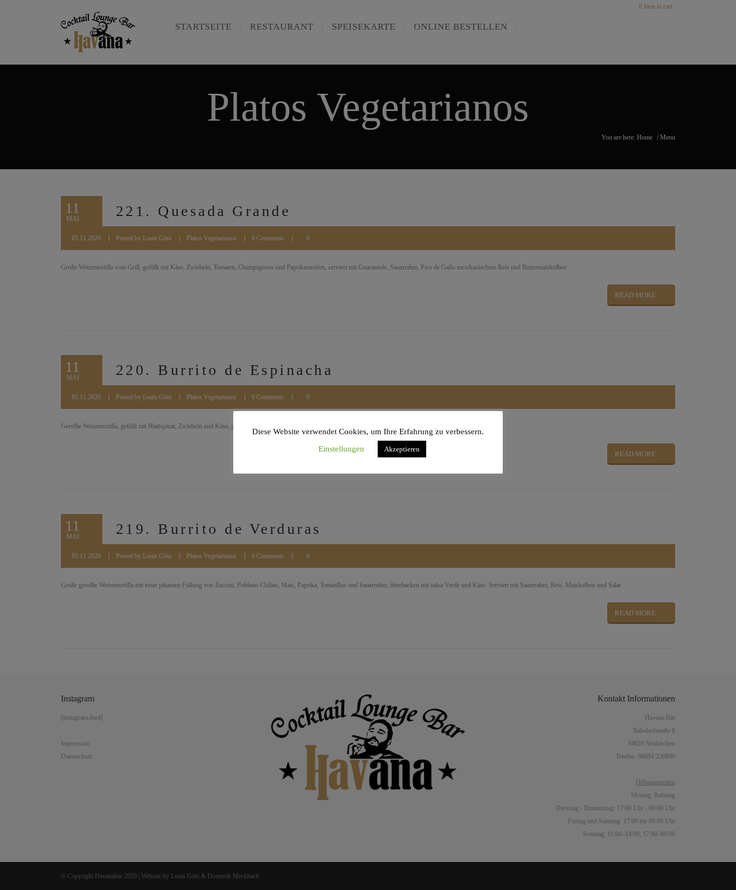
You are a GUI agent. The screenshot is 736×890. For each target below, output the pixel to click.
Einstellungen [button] (341, 448)
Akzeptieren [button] (402, 449)
